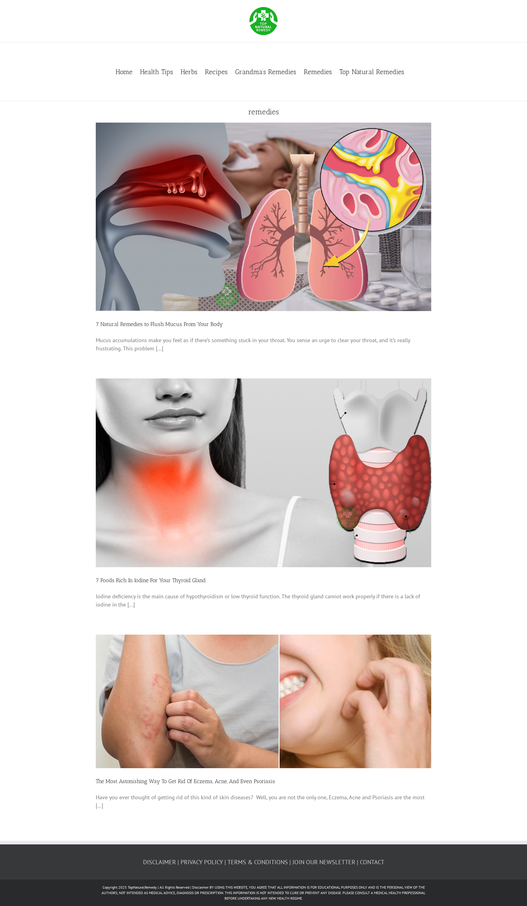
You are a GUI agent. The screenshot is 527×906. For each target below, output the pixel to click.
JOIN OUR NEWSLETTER (323, 862)
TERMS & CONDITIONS (258, 862)
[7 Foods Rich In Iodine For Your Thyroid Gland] (263, 472)
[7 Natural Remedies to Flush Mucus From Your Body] (263, 217)
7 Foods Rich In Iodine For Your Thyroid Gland (151, 580)
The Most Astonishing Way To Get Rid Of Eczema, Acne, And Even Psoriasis (185, 781)
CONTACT (372, 862)
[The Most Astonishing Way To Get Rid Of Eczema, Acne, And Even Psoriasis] (263, 701)
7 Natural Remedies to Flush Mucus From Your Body (159, 324)
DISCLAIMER (159, 862)
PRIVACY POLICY (202, 862)
